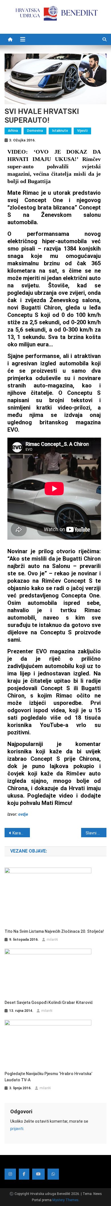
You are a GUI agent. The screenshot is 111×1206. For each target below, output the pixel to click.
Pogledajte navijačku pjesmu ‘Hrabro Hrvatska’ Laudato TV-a (48, 1076)
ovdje (23, 814)
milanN (52, 940)
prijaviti (16, 1128)
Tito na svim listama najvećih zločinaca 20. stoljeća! (54, 931)
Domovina (35, 131)
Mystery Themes (65, 1200)
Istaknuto (60, 131)
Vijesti (82, 131)
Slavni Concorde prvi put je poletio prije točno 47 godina (96, 833)
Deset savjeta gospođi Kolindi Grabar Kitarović (49, 1002)
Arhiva (13, 131)
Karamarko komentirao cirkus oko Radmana (21, 833)
